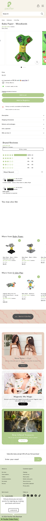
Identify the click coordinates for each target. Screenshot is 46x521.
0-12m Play (16, 20)
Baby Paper (5, 28)
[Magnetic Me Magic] (23, 383)
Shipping (4, 91)
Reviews (4, 483)
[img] (11, 178)
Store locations (5, 474)
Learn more (13, 510)
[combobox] (23, 14)
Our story (4, 472)
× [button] (25, 495)
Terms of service (27, 481)
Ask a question (6, 128)
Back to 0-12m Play (24, 316)
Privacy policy (26, 485)
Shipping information (8, 119)
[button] (6, 26)
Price (3, 72)
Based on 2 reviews (8, 147)
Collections (9, 20)
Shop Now (23, 365)
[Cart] (38, 6)
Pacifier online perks (28, 479)
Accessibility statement (28, 483)
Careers (3, 476)
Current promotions (6, 479)
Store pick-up (26, 474)
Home (3, 20)
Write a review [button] (23, 149)
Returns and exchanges (8, 124)
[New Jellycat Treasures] (23, 421)
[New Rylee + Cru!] (23, 344)
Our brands (4, 481)
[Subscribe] (38, 459)
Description (5, 115)
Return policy (26, 476)
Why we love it (6, 133)
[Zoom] (37, 62)
